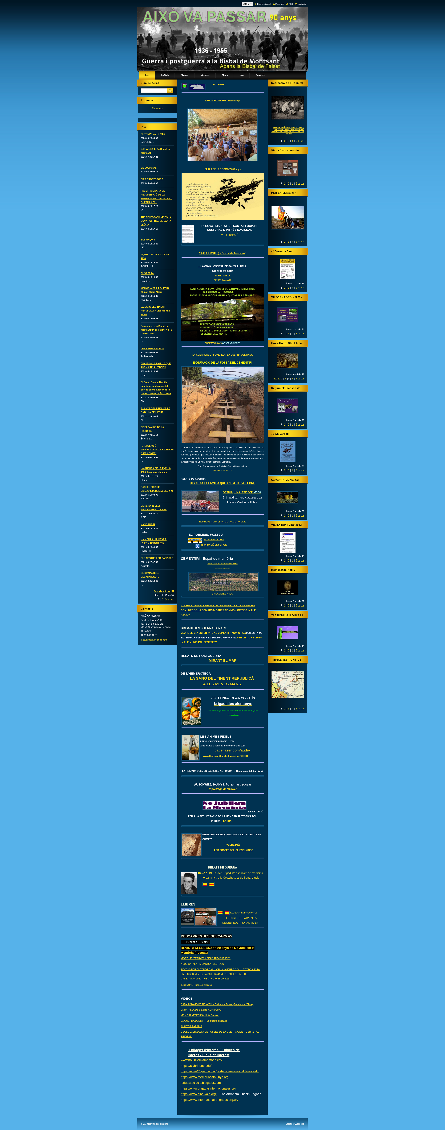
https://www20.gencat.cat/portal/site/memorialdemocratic (220, 1071)
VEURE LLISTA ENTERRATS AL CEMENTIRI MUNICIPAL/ (221, 638)
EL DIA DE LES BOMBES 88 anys (223, 169)
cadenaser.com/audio (232, 750)
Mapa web (279, 4)
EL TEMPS (218, 84)
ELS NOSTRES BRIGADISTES (243, 913)
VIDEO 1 (218, 275)
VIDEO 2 (226, 275)
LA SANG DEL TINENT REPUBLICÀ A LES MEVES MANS (155, 311)
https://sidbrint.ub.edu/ (196, 1065)
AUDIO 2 (227, 470)
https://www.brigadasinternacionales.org (208, 1088)
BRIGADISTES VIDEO (222, 594)
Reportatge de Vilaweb (222, 789)
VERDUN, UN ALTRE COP (242, 492)
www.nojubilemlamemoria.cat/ (201, 1060)
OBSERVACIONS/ (222, 343)
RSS (291, 4)
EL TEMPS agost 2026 (153, 134)
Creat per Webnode (295, 1124)
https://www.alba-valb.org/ (199, 1094)
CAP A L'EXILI (208, 253)
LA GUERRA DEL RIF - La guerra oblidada (204, 1020)
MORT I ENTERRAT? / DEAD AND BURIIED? (205, 958)
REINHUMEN (205, 522)
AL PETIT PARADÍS (191, 1026)
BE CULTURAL (148, 168)
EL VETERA (147, 273)
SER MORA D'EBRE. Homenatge (222, 100)
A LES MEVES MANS (222, 684)
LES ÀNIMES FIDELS (152, 348)
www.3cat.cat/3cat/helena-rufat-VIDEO (225, 756)
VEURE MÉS (233, 844)
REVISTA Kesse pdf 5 (222, 280)
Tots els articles (162, 591)
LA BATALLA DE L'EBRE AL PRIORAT (202, 1009)
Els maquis (157, 108)
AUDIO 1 (217, 470)
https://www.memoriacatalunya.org (205, 1077)
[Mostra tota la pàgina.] (287, 168)
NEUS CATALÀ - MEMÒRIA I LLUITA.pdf (203, 963)
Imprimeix (302, 4)
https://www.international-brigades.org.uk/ (209, 1100)
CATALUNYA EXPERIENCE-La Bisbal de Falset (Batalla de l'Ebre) (217, 1004)
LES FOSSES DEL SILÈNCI (233, 850)
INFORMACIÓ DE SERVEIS (214, 545)
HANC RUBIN (148, 524)
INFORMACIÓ (229, 235)
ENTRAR (228, 821)
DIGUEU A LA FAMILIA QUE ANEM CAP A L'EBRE (222, 483)
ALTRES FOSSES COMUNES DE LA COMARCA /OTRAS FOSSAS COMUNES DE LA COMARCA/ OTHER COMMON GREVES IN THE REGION (218, 610)
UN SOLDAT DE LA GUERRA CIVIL (229, 522)
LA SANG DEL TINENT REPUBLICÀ (222, 678)
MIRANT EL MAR (222, 660)
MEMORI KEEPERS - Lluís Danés (200, 1015)
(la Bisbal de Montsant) (232, 253)
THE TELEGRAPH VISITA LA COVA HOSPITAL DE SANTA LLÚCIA (156, 221)
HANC (202, 873)
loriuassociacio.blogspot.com (201, 1083)
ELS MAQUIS (148, 239)
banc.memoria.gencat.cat (222, 568)
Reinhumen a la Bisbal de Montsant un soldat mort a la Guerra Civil (156, 330)
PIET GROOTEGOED (152, 179)
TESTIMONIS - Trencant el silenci (196, 985)
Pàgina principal (263, 4)
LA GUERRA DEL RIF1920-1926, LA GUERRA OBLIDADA (222, 355)
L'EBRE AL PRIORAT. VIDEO (242, 922)
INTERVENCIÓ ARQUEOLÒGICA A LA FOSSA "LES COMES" (157, 450)
